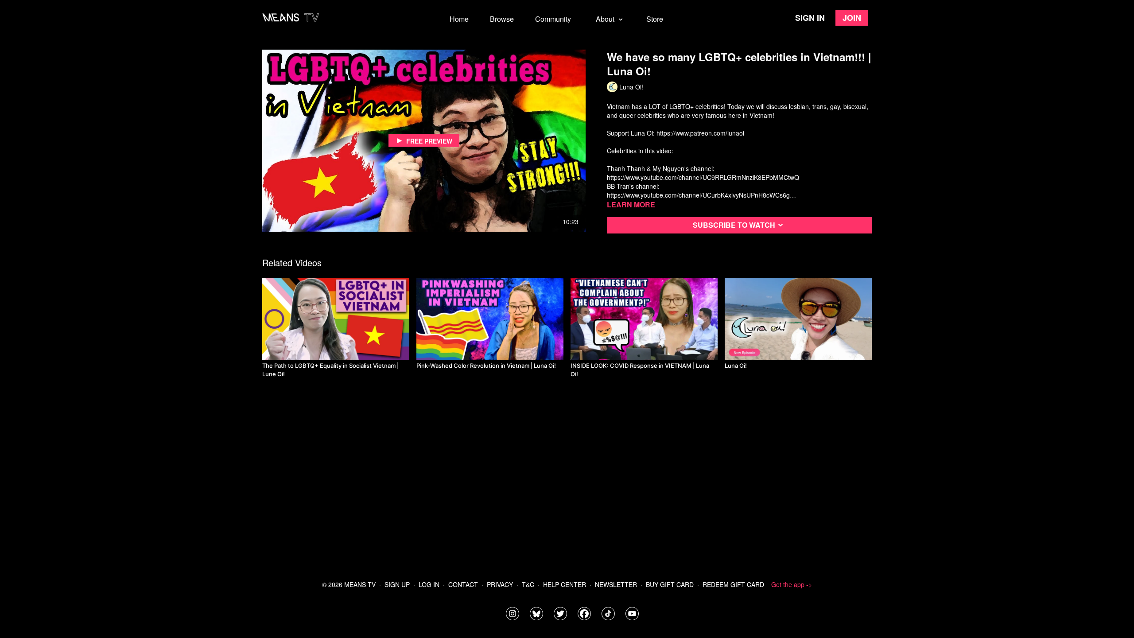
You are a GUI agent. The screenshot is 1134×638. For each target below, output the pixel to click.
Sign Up (397, 584)
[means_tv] (512, 613)
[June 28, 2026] (335, 319)
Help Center (564, 584)
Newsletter (616, 584)
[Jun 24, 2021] (489, 319)
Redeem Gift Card (733, 584)
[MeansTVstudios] (536, 613)
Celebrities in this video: (640, 150)
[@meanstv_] (608, 613)
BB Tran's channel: (633, 186)
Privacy (500, 584)
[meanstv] (584, 613)
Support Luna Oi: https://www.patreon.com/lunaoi (675, 132)
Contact (463, 584)
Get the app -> (791, 584)
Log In (429, 584)
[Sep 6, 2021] (644, 319)
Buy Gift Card (670, 584)
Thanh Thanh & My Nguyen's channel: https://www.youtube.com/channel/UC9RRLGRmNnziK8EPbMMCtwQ (703, 173)
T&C (528, 584)
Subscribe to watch (734, 225)
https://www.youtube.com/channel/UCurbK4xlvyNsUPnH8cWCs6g (698, 195)
